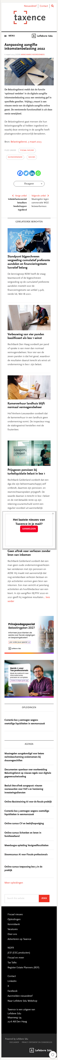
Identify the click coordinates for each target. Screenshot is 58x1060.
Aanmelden (29, 529)
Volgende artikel (39, 196)
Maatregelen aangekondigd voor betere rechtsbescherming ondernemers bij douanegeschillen (24, 757)
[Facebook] (20, 173)
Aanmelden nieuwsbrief (20, 996)
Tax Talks (12, 962)
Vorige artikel (21, 196)
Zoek (45, 898)
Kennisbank (14, 924)
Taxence (29, 17)
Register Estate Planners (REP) (23, 967)
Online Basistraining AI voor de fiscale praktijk (28, 802)
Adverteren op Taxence (19, 939)
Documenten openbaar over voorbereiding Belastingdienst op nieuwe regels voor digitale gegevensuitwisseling (27, 773)
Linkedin (12, 981)
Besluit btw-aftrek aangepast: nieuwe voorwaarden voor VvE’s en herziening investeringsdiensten (23, 789)
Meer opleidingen (13, 883)
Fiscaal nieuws (27, 150)
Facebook (12, 991)
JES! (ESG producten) (19, 953)
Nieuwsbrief (30, 6)
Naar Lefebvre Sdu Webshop (22, 1001)
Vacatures (13, 929)
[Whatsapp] (38, 173)
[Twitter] (26, 173)
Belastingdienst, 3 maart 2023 (26, 142)
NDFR (11, 948)
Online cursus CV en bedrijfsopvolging (24, 823)
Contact (44, 6)
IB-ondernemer (15, 157)
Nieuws (31, 157)
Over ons (12, 934)
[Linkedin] (32, 173)
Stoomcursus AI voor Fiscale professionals (26, 854)
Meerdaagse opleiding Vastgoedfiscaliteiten (26, 845)
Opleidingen (14, 919)
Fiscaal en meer (16, 958)
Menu (12, 36)
